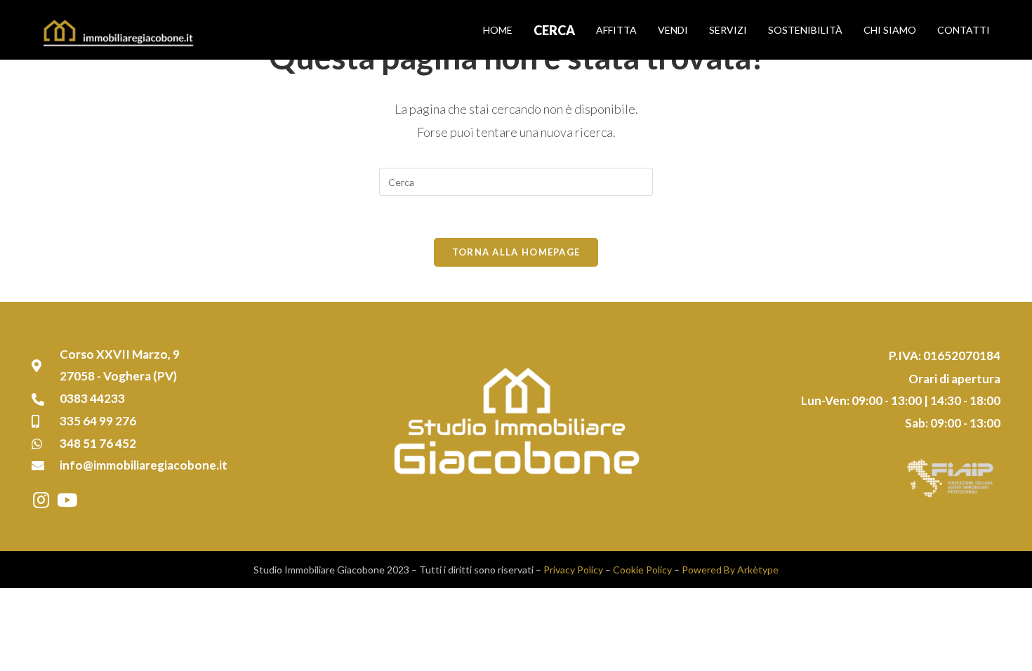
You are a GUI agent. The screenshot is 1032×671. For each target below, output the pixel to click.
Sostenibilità (805, 30)
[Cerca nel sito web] (516, 181)
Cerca (554, 30)
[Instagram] (41, 500)
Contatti (963, 30)
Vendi (673, 30)
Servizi (728, 30)
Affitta (616, 30)
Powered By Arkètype (730, 570)
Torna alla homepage (516, 252)
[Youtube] (67, 500)
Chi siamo (890, 30)
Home (497, 30)
